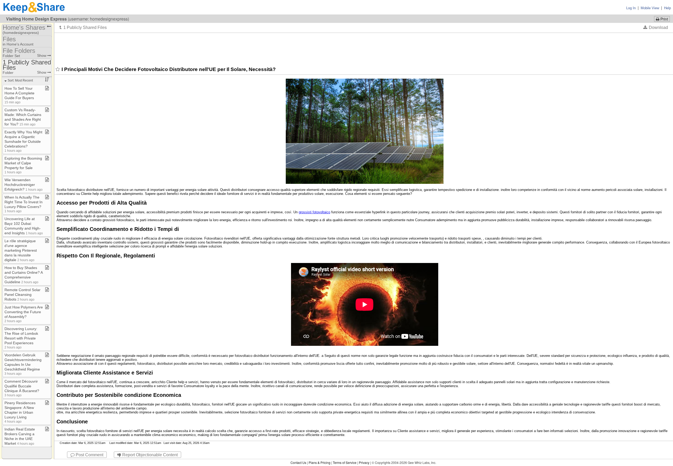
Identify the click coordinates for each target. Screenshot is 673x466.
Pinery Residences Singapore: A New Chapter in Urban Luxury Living (19, 412)
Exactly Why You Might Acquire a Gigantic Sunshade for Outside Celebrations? (23, 141)
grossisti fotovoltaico (314, 212)
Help (667, 8)
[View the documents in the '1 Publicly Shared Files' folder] (83, 27)
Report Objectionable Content (149, 455)
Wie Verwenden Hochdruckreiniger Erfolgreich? (23, 184)
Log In (631, 8)
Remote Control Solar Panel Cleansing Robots (22, 294)
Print (663, 19)
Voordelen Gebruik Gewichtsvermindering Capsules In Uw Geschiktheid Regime (23, 364)
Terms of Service (344, 462)
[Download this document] (655, 27)
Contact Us (298, 462)
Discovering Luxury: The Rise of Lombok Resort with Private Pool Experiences (21, 338)
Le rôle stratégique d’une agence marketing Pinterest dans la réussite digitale (20, 250)
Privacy (364, 462)
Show (42, 55)
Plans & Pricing (319, 462)
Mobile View (650, 8)
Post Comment (89, 455)
